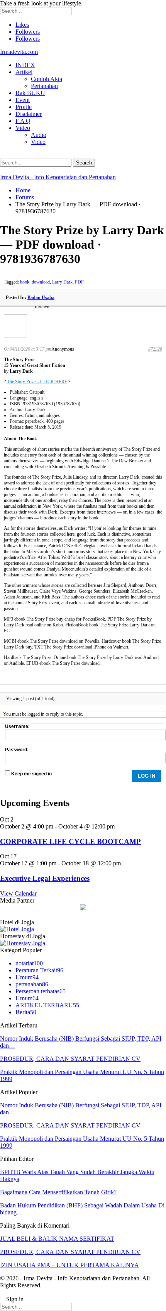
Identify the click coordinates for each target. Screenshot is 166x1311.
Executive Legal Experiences (45, 878)
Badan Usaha (40, 297)
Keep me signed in (31, 774)
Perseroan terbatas (40, 991)
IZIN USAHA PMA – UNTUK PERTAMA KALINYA (69, 1265)
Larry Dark (62, 282)
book (24, 282)
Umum (27, 977)
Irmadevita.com (19, 51)
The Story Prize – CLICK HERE (37, 381)
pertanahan (31, 984)
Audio (38, 134)
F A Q (22, 121)
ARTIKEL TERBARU (47, 1005)
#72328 (155, 349)
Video (22, 128)
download (41, 282)
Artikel (23, 72)
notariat (29, 963)
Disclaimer (28, 114)
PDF (79, 282)
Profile (23, 107)
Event (22, 100)
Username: (17, 726)
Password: (17, 749)
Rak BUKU (30, 93)
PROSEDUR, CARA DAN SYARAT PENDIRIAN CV (70, 1058)
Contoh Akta (46, 79)
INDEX (25, 65)
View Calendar (18, 893)
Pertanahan (44, 86)
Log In (146, 776)
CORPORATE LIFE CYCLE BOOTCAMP (70, 841)
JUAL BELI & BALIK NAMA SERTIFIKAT (57, 1238)
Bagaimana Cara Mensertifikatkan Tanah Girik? (58, 1192)
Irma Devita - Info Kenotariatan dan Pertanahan (58, 177)
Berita (25, 1012)
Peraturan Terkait (39, 970)
